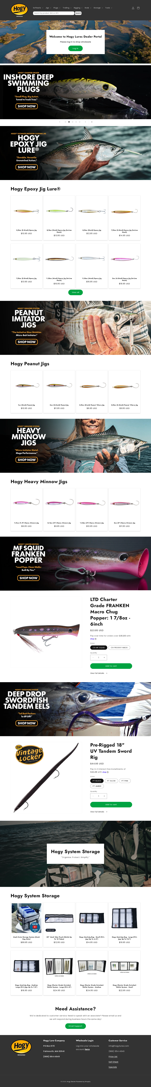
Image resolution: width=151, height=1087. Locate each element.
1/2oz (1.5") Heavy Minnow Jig (26, 523)
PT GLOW (111, 781)
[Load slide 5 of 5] (79, 122)
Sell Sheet (113, 1062)
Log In (75, 48)
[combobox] (53, 13)
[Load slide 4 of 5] (76, 122)
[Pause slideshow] (91, 122)
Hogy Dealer (71, 1082)
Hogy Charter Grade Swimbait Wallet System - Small (124, 986)
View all (75, 292)
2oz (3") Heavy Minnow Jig (124, 523)
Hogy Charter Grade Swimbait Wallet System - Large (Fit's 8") (59, 986)
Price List (113, 1056)
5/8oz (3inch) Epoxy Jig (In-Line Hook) (59, 231)
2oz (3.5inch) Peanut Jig (59, 405)
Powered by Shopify (83, 1082)
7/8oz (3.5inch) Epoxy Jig (26, 278)
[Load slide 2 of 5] (69, 122)
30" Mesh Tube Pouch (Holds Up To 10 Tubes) (59, 938)
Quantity (93, 653)
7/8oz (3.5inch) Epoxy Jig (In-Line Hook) (124, 231)
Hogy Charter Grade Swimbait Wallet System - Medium (92, 986)
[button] (38, 7)
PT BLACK (97, 781)
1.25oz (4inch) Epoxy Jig (91, 278)
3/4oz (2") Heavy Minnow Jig (59, 523)
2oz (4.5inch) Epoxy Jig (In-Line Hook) (124, 279)
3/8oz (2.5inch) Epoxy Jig (26, 230)
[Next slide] (85, 122)
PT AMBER (97, 786)
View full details (97, 673)
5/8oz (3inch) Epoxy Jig (91, 230)
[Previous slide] (59, 122)
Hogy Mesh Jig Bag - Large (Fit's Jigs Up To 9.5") (124, 938)
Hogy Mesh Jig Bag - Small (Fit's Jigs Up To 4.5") (91, 938)
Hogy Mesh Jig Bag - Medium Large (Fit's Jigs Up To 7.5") (26, 986)
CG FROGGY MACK (119, 647)
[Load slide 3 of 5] (72, 122)
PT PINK (125, 781)
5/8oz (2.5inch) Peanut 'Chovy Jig (124, 405)
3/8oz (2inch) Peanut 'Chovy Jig (91, 405)
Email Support (75, 1026)
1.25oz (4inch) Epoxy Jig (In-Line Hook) (59, 279)
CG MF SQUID (99, 647)
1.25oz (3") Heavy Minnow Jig (92, 523)
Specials (113, 1067)
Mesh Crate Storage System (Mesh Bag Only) (26, 938)
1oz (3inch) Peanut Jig (26, 405)
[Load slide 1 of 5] (65, 122)
